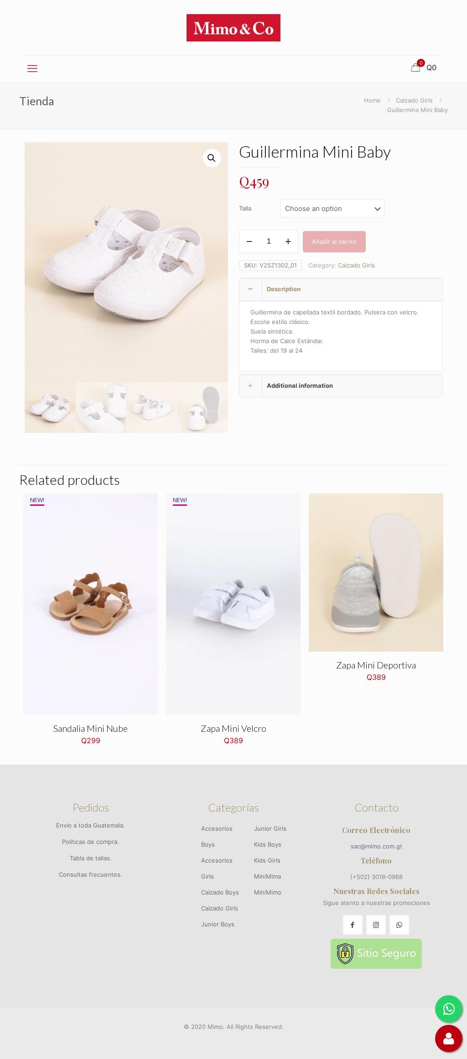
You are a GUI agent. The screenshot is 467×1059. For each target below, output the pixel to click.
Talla (245, 208)
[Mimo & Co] (233, 27)
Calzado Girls (414, 100)
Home (372, 100)
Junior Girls (270, 828)
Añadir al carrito (334, 241)
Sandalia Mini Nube (90, 728)
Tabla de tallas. (91, 858)
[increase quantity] (288, 241)
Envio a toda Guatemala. (90, 825)
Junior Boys (217, 924)
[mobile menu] (32, 68)
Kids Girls (267, 860)
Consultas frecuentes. (90, 874)
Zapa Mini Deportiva (376, 664)
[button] (212, 158)
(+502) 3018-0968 (376, 876)
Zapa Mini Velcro (233, 728)
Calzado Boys (220, 892)
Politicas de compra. (90, 841)
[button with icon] (352, 925)
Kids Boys (267, 844)
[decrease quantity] (249, 241)
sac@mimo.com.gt (376, 846)
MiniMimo (267, 892)
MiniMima (267, 876)
